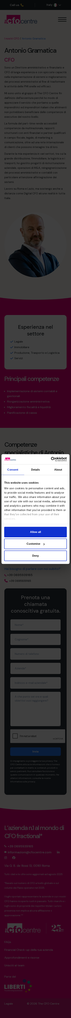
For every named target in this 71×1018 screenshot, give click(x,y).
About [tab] (58, 469)
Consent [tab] (12, 469)
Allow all (35, 531)
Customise (33, 543)
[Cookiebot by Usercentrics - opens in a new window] (51, 459)
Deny (35, 555)
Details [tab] (35, 469)
